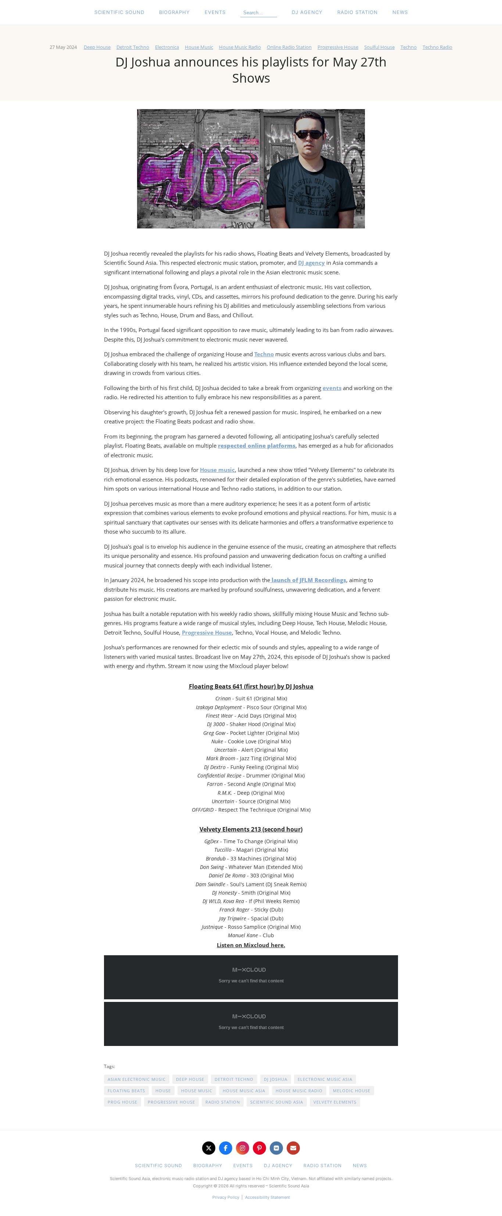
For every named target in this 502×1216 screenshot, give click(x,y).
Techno (409, 47)
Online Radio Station (289, 47)
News (400, 12)
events (332, 387)
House (163, 1090)
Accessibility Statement (267, 1197)
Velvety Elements (334, 1102)
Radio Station (357, 12)
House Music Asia (244, 1090)
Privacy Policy (225, 1197)
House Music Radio (240, 47)
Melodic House (351, 1090)
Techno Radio (437, 47)
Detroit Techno (132, 47)
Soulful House (379, 47)
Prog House (122, 1102)
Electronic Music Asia (325, 1079)
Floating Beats (126, 1090)
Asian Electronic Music (137, 1079)
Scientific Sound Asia (276, 1102)
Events (215, 12)
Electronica (167, 47)
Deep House (97, 47)
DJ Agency (307, 12)
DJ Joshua (275, 1079)
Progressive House (338, 47)
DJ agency (311, 262)
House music (217, 469)
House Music (199, 47)
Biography (174, 12)
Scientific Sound (119, 12)
